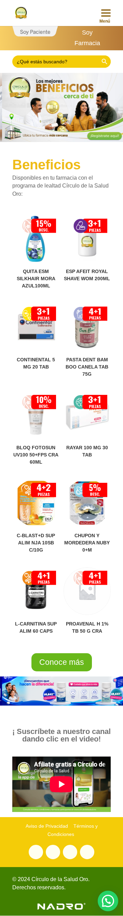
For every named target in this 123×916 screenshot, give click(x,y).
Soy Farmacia (87, 38)
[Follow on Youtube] (53, 852)
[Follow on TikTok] (36, 852)
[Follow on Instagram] (70, 852)
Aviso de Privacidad (47, 826)
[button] (108, 901)
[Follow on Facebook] (87, 852)
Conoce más (61, 662)
